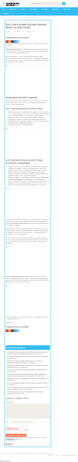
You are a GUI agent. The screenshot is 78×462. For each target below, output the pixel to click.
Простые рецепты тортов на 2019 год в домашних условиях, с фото (26, 369)
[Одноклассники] (9, 41)
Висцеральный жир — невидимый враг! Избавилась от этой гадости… (27, 378)
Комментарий (10, 402)
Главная (4, 17)
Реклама (5, 13)
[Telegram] (18, 41)
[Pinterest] (7, 41)
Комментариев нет (31, 31)
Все (3, 9)
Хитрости (13, 9)
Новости (55, 9)
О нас (56, 455)
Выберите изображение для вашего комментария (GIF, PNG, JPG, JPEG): (26, 437)
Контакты (50, 455)
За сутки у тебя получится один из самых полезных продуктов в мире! (27, 383)
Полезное (66, 9)
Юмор (23, 9)
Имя (7, 422)
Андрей (9, 31)
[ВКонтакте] (15, 41)
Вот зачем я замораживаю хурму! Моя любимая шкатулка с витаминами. (28, 356)
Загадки (44, 9)
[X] (12, 41)
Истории (33, 9)
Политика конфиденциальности (68, 455)
